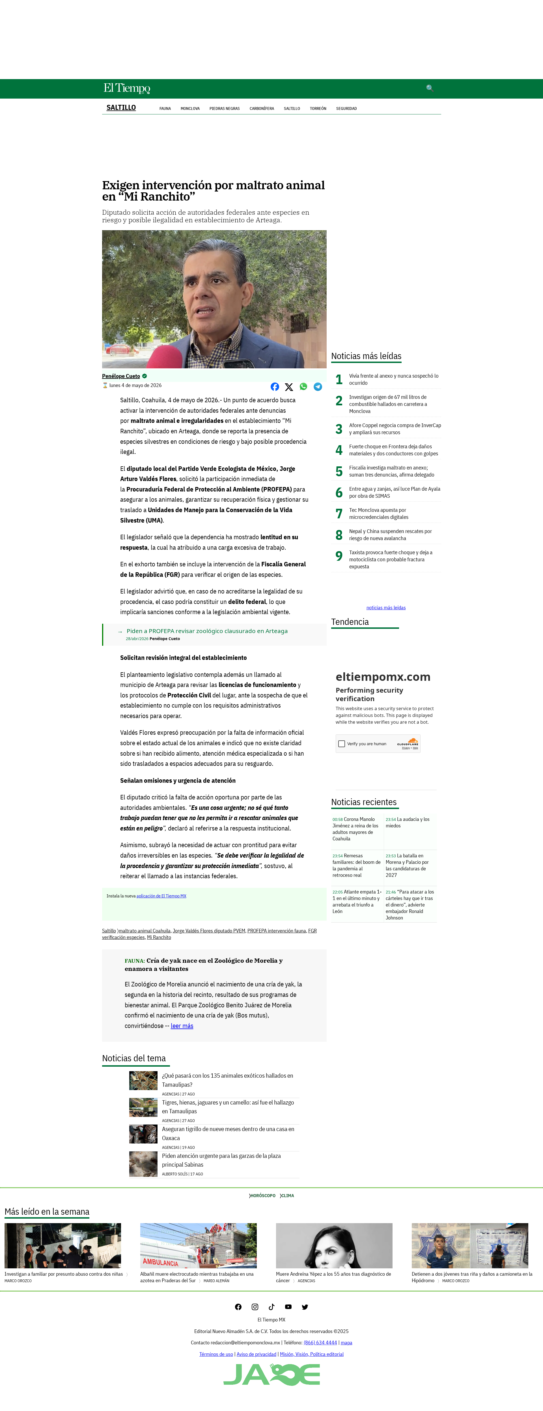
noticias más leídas (386, 607)
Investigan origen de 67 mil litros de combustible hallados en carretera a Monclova (388, 403)
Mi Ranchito (159, 937)
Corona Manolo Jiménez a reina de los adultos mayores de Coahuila (355, 829)
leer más (182, 1025)
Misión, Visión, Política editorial (312, 1354)
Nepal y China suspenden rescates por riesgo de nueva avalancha (390, 534)
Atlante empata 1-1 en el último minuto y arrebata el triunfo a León (357, 901)
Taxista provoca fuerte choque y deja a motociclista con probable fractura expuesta (390, 559)
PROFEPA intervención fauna (276, 930)
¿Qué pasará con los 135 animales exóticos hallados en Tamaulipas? (227, 1080)
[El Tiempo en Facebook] (243, 1308)
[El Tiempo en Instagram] (259, 1308)
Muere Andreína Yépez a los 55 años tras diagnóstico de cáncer (333, 1277)
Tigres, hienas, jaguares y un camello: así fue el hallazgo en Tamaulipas (228, 1107)
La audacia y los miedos (408, 822)
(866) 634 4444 (320, 1342)
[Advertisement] (271, 39)
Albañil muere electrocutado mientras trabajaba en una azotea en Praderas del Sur (197, 1277)
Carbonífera (262, 108)
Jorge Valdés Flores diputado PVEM (209, 930)
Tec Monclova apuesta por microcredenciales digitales (378, 513)
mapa (346, 1342)
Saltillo (121, 107)
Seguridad (346, 108)
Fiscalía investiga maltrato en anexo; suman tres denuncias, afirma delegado (391, 471)
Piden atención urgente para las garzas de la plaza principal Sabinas (221, 1160)
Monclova (190, 108)
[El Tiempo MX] (126, 93)
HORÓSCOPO (263, 1195)
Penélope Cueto (121, 376)
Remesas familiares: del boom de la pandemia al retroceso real (357, 865)
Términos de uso (216, 1354)
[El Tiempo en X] (305, 1308)
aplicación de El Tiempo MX (161, 896)
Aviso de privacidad (256, 1354)
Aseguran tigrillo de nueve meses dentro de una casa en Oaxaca (228, 1133)
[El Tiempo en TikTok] (276, 1308)
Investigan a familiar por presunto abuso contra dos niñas (64, 1277)
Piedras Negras (225, 108)
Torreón (318, 108)
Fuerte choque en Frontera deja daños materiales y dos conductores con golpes (393, 450)
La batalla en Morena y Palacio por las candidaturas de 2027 (407, 865)
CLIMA (287, 1195)
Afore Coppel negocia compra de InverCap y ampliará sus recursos (395, 428)
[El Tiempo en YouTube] (293, 1308)
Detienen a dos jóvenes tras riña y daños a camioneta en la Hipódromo (472, 1277)
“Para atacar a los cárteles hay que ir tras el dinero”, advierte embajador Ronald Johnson (410, 904)
